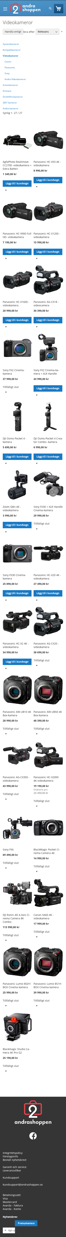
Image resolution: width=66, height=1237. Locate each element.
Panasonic (10, 67)
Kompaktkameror (12, 49)
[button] (6, 190)
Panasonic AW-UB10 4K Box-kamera (17, 713)
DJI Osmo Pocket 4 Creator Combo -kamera (48, 440)
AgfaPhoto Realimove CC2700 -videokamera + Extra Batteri (17, 165)
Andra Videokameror (15, 79)
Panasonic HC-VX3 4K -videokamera (47, 163)
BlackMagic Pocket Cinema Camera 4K (47, 851)
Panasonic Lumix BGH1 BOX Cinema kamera (17, 985)
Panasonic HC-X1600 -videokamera (16, 303)
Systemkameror (11, 44)
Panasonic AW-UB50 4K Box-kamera (48, 713)
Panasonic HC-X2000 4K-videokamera (46, 778)
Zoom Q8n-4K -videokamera (12, 508)
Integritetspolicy (13, 1153)
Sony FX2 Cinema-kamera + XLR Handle (46, 371)
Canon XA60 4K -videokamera (44, 916)
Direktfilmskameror (13, 96)
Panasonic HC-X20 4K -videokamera (47, 576)
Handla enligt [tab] (13, 31)
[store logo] (25, 8)
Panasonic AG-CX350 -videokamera (16, 778)
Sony (7, 73)
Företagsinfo (10, 1156)
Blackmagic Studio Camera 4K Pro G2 (16, 1050)
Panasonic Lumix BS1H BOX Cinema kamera (47, 985)
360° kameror (10, 102)
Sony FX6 (8, 849)
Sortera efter (27, 31)
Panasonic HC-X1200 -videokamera (47, 235)
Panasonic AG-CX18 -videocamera (46, 303)
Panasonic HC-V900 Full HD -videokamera (17, 235)
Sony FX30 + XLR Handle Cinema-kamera (48, 508)
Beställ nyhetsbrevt (14, 1160)
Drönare (7, 90)
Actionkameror (10, 85)
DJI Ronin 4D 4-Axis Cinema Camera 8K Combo (16, 918)
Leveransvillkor (12, 1170)
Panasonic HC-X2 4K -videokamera (16, 645)
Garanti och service (14, 1167)
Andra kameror (10, 108)
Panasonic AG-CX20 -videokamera (46, 645)
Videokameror (10, 55)
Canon (8, 61)
